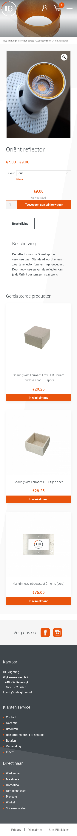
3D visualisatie (15, 808)
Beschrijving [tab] (20, 224)
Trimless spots (26, 40)
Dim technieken (16, 791)
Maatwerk (12, 779)
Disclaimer (35, 830)
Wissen (20, 179)
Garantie (11, 723)
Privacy (16, 830)
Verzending (13, 746)
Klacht (10, 752)
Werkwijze (12, 773)
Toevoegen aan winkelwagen (44, 205)
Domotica (12, 785)
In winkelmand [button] (38, 398)
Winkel (10, 802)
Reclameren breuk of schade (25, 735)
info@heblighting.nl (19, 692)
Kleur (11, 173)
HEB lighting (9, 40)
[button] (64, 57)
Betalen (11, 740)
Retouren (12, 729)
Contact (11, 717)
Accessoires (43, 40)
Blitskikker (62, 830)
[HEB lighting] (8, 8)
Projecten (12, 796)
